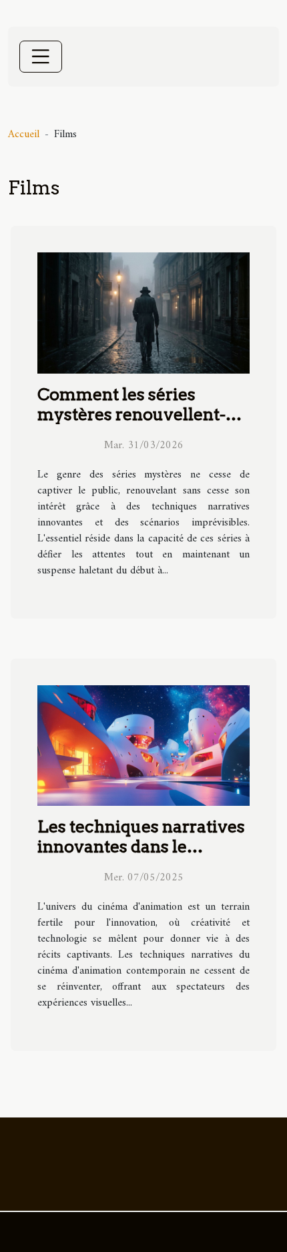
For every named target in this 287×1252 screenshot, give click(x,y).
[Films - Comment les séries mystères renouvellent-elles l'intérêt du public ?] (143, 313)
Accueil (23, 134)
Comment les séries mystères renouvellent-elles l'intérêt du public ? (134, 414)
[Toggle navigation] (40, 57)
